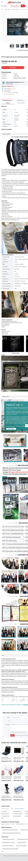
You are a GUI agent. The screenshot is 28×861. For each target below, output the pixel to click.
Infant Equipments (5, 813)
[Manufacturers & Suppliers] (14, 2)
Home (2, 9)
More (2, 851)
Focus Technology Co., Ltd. (16, 855)
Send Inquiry (13, 67)
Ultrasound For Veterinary (21, 845)
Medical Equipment (16, 9)
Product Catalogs (19, 808)
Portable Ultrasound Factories (8, 839)
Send (12, 735)
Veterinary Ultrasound (21, 842)
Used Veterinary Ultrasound (7, 845)
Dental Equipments (17, 816)
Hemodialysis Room (5, 816)
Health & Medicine (8, 9)
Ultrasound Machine (17, 811)
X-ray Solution (4, 811)
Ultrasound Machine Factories (8, 842)
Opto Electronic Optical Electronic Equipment (11, 833)
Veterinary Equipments (17, 813)
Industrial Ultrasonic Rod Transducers (10, 829)
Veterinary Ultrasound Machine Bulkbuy (10, 848)
